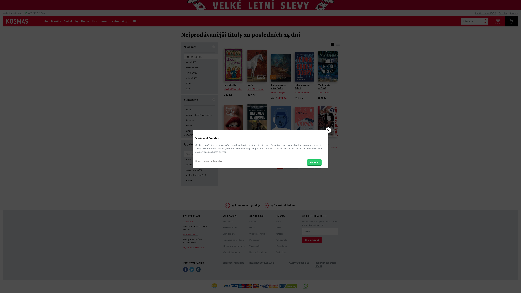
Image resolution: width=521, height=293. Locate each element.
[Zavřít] (328, 130)
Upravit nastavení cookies (208, 161)
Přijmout (314, 162)
